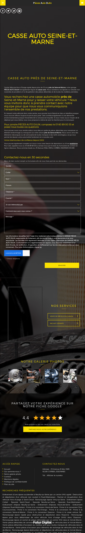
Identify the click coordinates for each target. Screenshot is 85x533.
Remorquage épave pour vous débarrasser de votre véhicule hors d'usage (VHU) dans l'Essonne (42, 516)
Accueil (7, 469)
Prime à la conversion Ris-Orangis (32, 509)
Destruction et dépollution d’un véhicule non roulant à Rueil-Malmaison (42, 495)
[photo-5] (33, 375)
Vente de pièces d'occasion (61, 316)
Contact (7, 476)
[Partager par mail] (13, 10)
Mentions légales (11, 479)
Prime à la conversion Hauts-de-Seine (42, 507)
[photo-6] (15, 375)
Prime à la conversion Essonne (41, 512)
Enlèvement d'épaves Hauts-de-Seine (54, 504)
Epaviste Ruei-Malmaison (69, 502)
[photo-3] (69, 375)
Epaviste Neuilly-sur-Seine (44, 502)
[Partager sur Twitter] (8, 10)
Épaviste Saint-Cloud (20, 502)
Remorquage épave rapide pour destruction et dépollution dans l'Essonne (36, 514)
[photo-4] (51, 375)
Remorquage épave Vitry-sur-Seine (50, 499)
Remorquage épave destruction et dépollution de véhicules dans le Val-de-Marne (46, 530)
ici (40, 247)
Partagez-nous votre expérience (42, 429)
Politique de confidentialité (15, 481)
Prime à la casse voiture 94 (69, 512)
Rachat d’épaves (57, 323)
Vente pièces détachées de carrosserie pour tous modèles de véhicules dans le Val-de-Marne (42, 522)
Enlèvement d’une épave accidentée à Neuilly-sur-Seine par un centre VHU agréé (37, 494)
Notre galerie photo (12, 474)
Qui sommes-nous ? (12, 471)
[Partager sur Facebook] (2, 10)
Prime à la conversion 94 (60, 509)
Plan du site (9, 484)
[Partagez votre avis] (19, 10)
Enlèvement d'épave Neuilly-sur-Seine (19, 504)
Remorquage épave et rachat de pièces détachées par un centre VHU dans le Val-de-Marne (42, 519)
